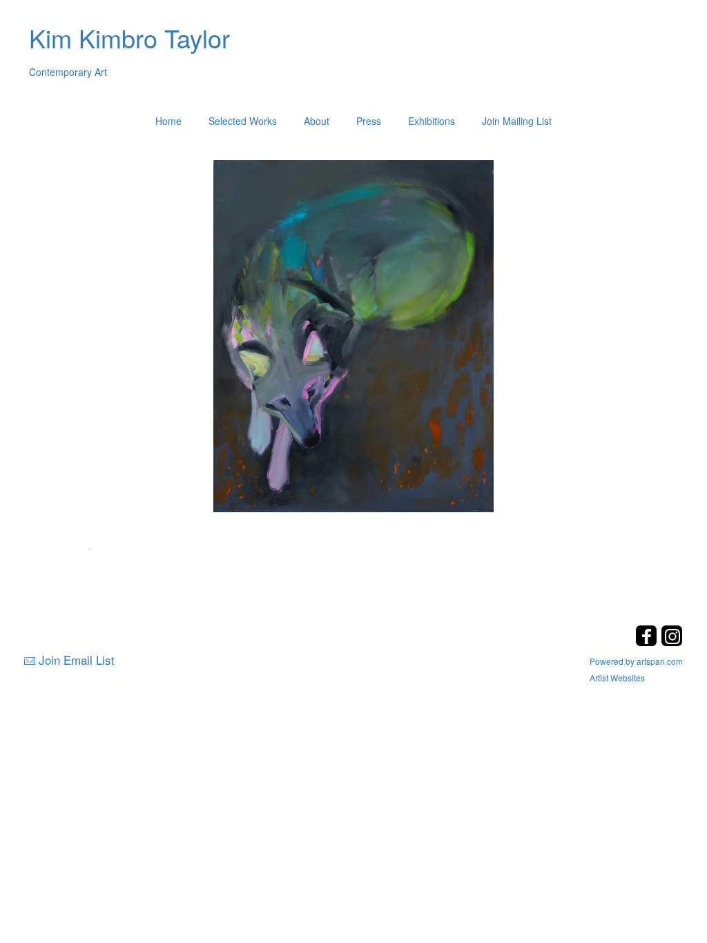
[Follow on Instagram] (672, 642)
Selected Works (243, 121)
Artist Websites (617, 677)
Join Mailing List (517, 121)
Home (168, 121)
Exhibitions (431, 121)
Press (368, 121)
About (316, 121)
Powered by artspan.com (636, 661)
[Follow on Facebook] (648, 642)
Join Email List (77, 659)
